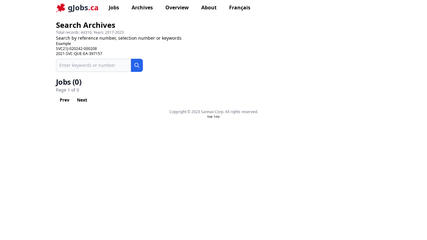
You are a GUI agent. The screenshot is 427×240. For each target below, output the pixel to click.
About (209, 7)
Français (239, 7)
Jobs (114, 7)
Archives (142, 7)
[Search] (137, 65)
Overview (177, 7)
